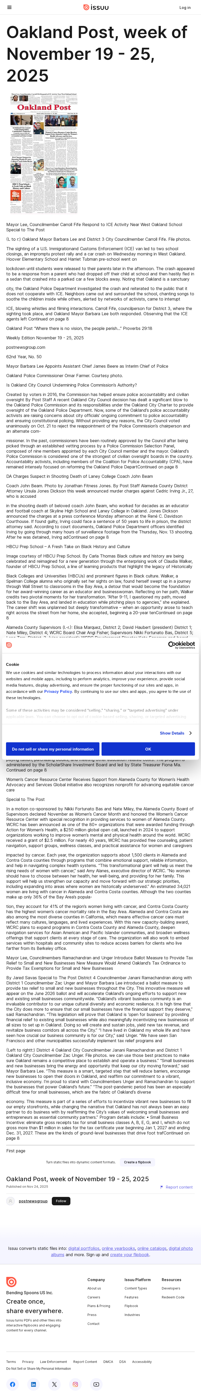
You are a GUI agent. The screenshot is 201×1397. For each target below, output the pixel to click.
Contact (93, 1324)
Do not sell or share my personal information (53, 749)
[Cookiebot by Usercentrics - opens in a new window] (172, 645)
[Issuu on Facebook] (12, 1384)
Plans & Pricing (98, 1306)
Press (92, 1315)
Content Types (136, 1288)
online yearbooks (118, 1248)
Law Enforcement (53, 1362)
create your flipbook (129, 1254)
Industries (132, 1315)
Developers (171, 1288)
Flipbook (131, 1306)
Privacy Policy (58, 691)
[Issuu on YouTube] (96, 1384)
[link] (185, 7)
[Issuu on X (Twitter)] (54, 1384)
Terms (11, 1362)
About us (94, 1288)
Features (131, 1297)
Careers (93, 1297)
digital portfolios (83, 1248)
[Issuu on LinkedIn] (33, 1384)
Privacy (28, 1362)
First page (15, 1150)
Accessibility (142, 1362)
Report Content (85, 1362)
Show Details (172, 733)
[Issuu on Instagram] (75, 1384)
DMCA (108, 1362)
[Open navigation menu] (9, 7)
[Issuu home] (96, 7)
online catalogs (151, 1248)
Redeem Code (173, 1297)
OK (148, 749)
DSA (122, 1362)
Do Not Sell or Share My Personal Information (38, 1369)
